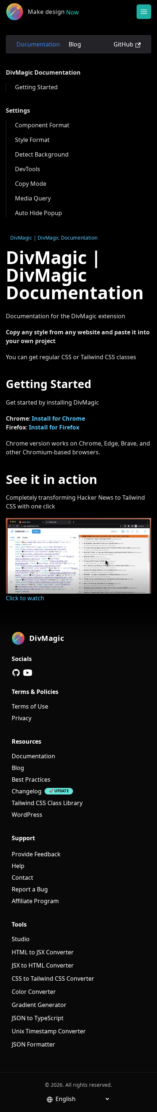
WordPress (27, 815)
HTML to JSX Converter (43, 952)
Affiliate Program (35, 901)
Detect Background (42, 154)
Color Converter (34, 992)
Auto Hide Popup (38, 213)
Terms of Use (30, 706)
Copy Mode (30, 184)
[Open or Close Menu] (144, 11)
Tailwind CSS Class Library (47, 803)
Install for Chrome (58, 418)
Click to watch (25, 598)
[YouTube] (28, 673)
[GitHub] (16, 672)
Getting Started (36, 87)
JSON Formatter (33, 1044)
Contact (22, 878)
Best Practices (31, 779)
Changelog (27, 791)
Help (18, 866)
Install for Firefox (54, 427)
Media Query (33, 198)
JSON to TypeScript (38, 1018)
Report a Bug (30, 889)
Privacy (21, 718)
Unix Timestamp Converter (49, 1031)
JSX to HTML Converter (43, 965)
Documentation (38, 44)
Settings (18, 110)
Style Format (32, 140)
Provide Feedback (36, 854)
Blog (75, 44)
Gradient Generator (39, 1005)
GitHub (123, 44)
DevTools (27, 169)
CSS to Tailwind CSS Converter (53, 978)
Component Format (42, 125)
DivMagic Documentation (43, 72)
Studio (21, 939)
